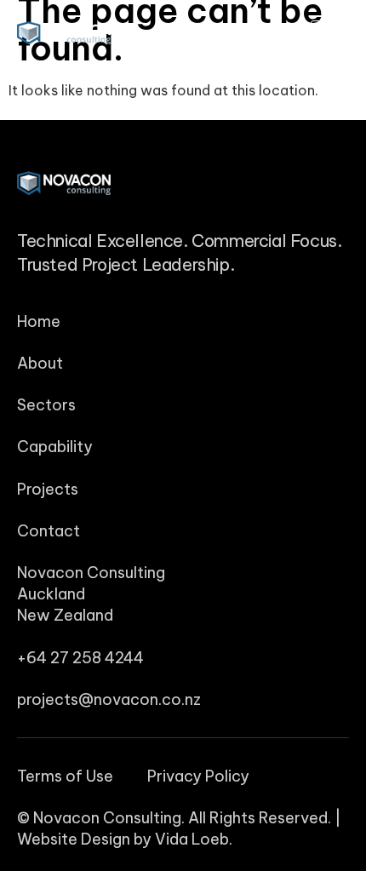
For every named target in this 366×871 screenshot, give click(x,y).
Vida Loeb (192, 839)
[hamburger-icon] (330, 32)
